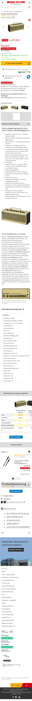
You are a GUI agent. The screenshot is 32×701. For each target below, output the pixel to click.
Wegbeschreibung (7, 623)
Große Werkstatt (6, 597)
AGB (21, 690)
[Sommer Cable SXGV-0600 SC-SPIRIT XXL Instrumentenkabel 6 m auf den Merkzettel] (29, 451)
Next (28, 27)
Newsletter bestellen (15, 549)
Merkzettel (7, 499)
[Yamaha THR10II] (5, 107)
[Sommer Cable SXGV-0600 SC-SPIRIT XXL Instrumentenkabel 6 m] (7, 460)
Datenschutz (25, 689)
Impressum (18, 689)
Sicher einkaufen (7, 612)
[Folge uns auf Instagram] (16, 697)
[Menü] (13, 630)
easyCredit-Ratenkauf (8, 586)
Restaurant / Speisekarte (9, 600)
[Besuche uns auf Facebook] (13, 697)
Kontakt (13, 689)
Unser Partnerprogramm (9, 589)
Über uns (4, 569)
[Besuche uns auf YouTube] (19, 697)
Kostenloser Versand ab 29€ (10, 577)
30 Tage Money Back (8, 580)
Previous (3, 27)
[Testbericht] (16, 116)
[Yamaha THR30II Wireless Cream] (15, 107)
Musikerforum (6, 689)
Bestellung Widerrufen (8, 626)
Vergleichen (25, 474)
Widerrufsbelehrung (15, 690)
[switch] (11, 632)
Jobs (3, 594)
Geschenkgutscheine (8, 620)
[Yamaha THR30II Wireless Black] (25, 107)
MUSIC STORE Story (7, 592)
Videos (4, 603)
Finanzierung (6, 583)
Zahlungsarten (6, 609)
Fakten (4, 571)
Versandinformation (8, 606)
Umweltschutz (6, 617)
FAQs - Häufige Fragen (8, 574)
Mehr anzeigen (15, 437)
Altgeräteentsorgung (9, 508)
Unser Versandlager (8, 614)
